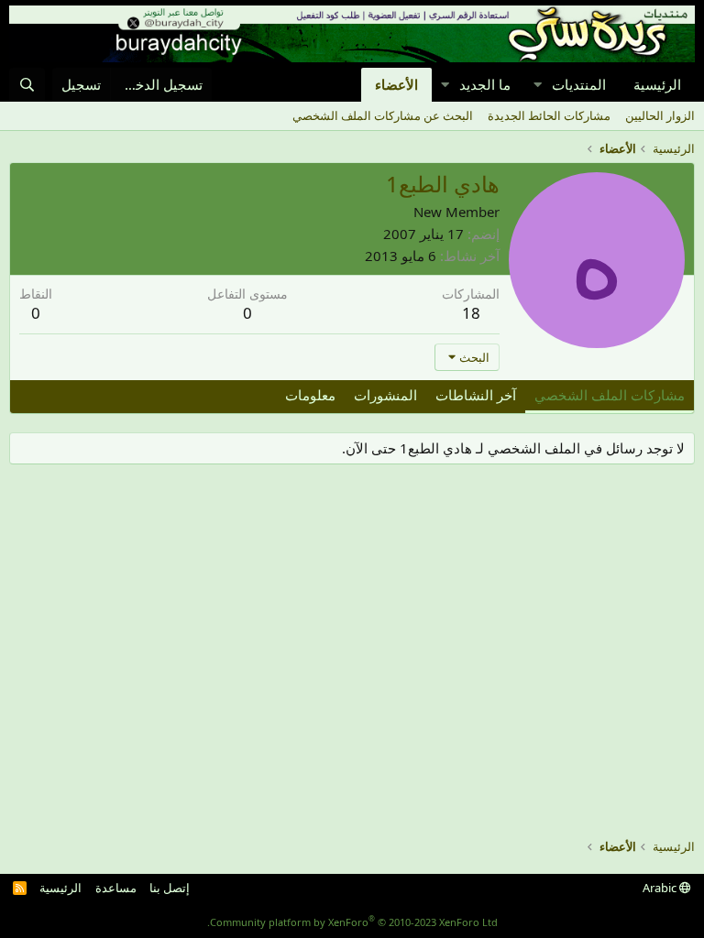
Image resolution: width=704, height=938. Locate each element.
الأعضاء (396, 84)
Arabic (661, 887)
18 (471, 312)
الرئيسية (657, 84)
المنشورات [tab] (385, 395)
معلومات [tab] (310, 395)
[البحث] (27, 85)
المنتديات (579, 84)
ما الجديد (485, 84)
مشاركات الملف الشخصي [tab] (609, 395)
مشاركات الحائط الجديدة (549, 115)
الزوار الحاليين (660, 115)
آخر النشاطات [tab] (475, 395)
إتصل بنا (169, 887)
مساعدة (116, 887)
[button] (537, 85)
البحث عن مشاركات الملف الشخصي (382, 115)
